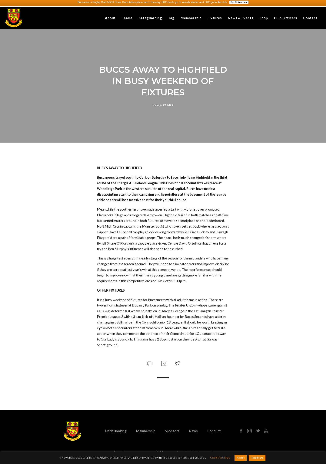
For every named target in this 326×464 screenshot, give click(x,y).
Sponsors (172, 431)
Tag (171, 18)
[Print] (149, 363)
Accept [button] (240, 457)
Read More (257, 457)
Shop (263, 18)
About (110, 18)
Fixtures (215, 18)
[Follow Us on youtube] (266, 431)
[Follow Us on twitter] (257, 431)
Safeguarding (150, 18)
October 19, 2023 (163, 105)
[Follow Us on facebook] (241, 431)
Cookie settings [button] (220, 457)
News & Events (240, 18)
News (193, 431)
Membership (191, 18)
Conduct (214, 431)
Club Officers (285, 18)
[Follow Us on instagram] (249, 431)
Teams (127, 18)
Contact (310, 18)
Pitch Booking (116, 431)
